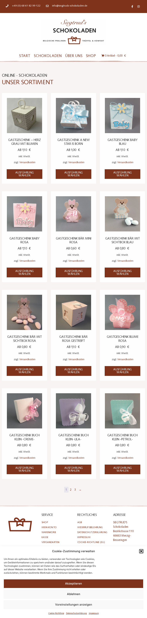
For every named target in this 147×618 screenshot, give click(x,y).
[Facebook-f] (132, 6)
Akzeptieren (73, 583)
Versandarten (50, 542)
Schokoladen (48, 56)
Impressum (94, 613)
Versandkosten (27, 162)
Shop (91, 56)
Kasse (45, 537)
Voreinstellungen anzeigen (73, 604)
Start (24, 56)
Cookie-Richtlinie (56, 613)
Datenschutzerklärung (76, 613)
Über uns (73, 56)
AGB (79, 522)
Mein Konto (49, 527)
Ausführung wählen (24, 174)
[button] (141, 551)
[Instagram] (138, 6)
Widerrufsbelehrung (90, 527)
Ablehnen (73, 594)
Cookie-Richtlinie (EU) (91, 542)
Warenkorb (49, 532)
